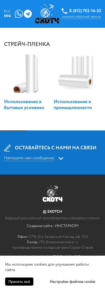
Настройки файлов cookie (72, 281)
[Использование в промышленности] (77, 74)
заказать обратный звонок (81, 16)
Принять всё (19, 281)
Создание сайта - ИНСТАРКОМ (52, 226)
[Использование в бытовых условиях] (27, 74)
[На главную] (47, 14)
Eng (7, 16)
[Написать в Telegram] (28, 13)
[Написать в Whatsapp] (19, 13)
